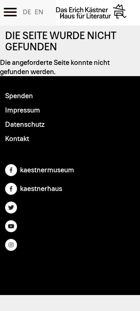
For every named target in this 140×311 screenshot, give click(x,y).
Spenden (19, 96)
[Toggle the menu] (10, 12)
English (39, 12)
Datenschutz (25, 124)
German (27, 12)
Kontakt (17, 138)
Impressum (22, 110)
